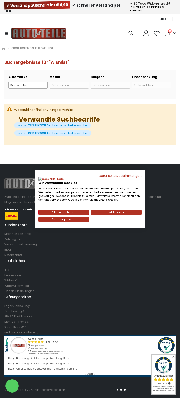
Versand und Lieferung (20, 244)
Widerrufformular (16, 286)
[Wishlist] (156, 33)
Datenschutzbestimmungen (120, 175)
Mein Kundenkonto (17, 234)
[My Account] (146, 33)
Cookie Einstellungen (19, 291)
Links (162, 19)
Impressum (12, 275)
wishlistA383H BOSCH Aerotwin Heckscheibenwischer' (53, 133)
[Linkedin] (124, 390)
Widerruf (10, 280)
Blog (7, 250)
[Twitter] (121, 390)
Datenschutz (13, 255)
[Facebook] (117, 390)
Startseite (3, 48)
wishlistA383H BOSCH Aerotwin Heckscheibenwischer (53, 125)
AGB (7, 270)
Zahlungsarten (14, 239)
